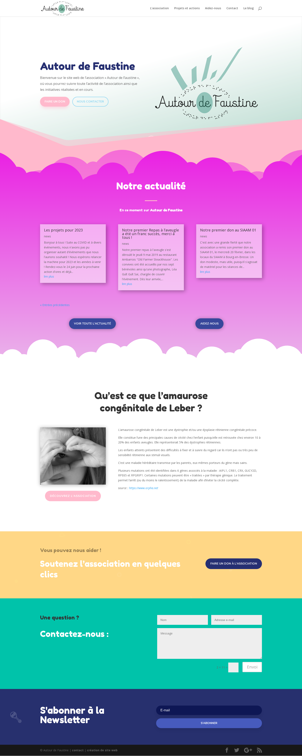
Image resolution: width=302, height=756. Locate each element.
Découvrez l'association (73, 496)
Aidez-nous (213, 8)
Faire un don (55, 102)
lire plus (49, 276)
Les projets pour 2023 (63, 230)
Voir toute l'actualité (92, 324)
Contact (232, 8)
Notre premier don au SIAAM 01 (228, 230)
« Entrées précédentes (55, 305)
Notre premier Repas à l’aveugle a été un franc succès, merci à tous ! (150, 234)
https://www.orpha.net (143, 488)
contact (78, 750)
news (47, 236)
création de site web (102, 750)
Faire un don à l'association (233, 564)
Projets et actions (187, 8)
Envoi (252, 667)
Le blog (248, 8)
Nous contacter (90, 102)
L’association (159, 8)
